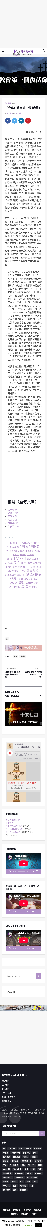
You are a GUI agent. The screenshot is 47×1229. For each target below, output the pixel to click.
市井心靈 (37, 563)
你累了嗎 (9, 551)
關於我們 (5, 1081)
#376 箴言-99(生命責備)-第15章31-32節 (13, 674)
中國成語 (11, 547)
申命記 (20, 579)
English (14, 542)
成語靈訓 (12, 519)
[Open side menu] (3, 50)
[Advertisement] (23, 23)
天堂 (38, 559)
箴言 (35, 579)
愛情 (20, 566)
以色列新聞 (32, 546)
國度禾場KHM (16, 558)
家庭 (30, 563)
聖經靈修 (24, 1214)
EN (8, 543)
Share (37, 758)
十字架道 (9, 823)
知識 (30, 579)
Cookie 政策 (6, 1093)
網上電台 (6, 1210)
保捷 (15, 551)
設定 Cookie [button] (27, 1225)
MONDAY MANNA (29, 542)
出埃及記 (29, 550)
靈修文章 (33, 587)
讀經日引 (12, 513)
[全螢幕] (37, 871)
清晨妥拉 (32, 570)
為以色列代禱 (33, 574)
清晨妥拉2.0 (10, 574)
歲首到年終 (13, 526)
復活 (15, 656)
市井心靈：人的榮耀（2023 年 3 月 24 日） (33, 674)
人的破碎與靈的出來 (14, 829)
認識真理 (37, 1210)
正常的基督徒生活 (13, 826)
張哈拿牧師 (11, 566)
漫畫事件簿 (20, 575)
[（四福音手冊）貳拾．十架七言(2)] (23, 714)
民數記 (22, 571)
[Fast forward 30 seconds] (25, 754)
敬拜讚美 (14, 1214)
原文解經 (30, 555)
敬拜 (25, 566)
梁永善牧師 (37, 567)
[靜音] (33, 871)
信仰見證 (21, 551)
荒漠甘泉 (12, 516)
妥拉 (17, 562)
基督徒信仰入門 (12, 820)
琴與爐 (13, 578)
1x (21, 754)
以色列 (21, 546)
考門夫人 (13, 582)
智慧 (30, 567)
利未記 (37, 551)
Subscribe (27, 758)
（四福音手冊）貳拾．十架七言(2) (23, 722)
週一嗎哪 (12, 509)
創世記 (16, 554)
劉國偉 (23, 554)
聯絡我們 (5, 1089)
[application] (23, 863)
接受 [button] (38, 1225)
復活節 (23, 656)
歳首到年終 (13, 571)
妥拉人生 (24, 563)
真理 (26, 578)
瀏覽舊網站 (6, 1101)
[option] (23, 776)
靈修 (24, 586)
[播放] (10, 871)
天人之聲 (8, 103)
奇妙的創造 (9, 563)
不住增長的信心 (12, 832)
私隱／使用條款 (8, 1097)
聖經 (21, 582)
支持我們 (11, 991)
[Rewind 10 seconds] (16, 754)
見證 (36, 583)
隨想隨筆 (16, 1210)
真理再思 (12, 523)
